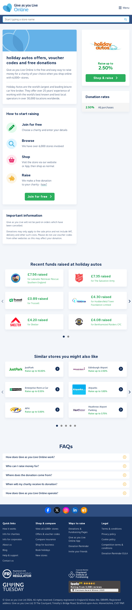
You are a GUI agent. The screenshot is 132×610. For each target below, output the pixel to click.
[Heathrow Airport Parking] (121, 410)
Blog (5, 550)
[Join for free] (11, 131)
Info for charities (11, 534)
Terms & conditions (112, 528)
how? (44, 184)
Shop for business (45, 544)
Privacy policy (109, 534)
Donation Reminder (79, 546)
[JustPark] (57, 369)
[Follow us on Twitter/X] (57, 512)
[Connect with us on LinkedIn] (75, 512)
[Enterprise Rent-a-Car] (57, 390)
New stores (41, 555)
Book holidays (43, 550)
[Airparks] (121, 390)
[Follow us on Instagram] (66, 512)
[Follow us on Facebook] (48, 512)
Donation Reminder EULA (115, 553)
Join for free (37, 196)
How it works (9, 528)
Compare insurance (46, 539)
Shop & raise (103, 78)
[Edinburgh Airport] (121, 369)
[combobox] (62, 19)
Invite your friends (78, 551)
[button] (106, 46)
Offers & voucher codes (48, 534)
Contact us (8, 560)
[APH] (57, 410)
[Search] (125, 19)
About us (7, 544)
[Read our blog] (84, 512)
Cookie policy (108, 539)
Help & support (10, 555)
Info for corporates (12, 539)
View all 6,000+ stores (47, 528)
